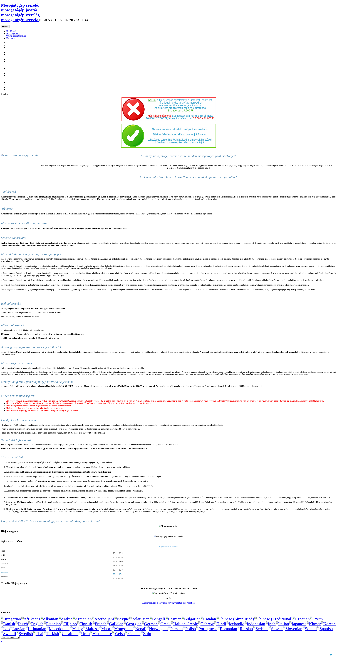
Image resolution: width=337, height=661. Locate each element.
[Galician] (115, 623)
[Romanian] (227, 628)
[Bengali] (157, 618)
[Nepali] (139, 628)
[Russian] (245, 628)
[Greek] (164, 623)
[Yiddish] (132, 633)
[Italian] (282, 623)
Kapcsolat (10, 38)
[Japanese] (297, 623)
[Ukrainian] (69, 633)
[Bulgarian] (191, 618)
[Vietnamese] (101, 633)
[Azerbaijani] (103, 618)
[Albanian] (49, 618)
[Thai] (38, 633)
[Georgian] (133, 623)
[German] (150, 623)
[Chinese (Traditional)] (273, 618)
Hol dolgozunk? (13, 33)
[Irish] (271, 623)
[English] (35, 623)
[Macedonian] (58, 628)
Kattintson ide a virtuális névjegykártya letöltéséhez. (168, 602)
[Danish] (8, 623)
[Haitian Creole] (184, 623)
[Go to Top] (1, 642)
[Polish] (189, 628)
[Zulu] (146, 633)
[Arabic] (65, 618)
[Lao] (5, 628)
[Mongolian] (122, 628)
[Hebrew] (206, 623)
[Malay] (76, 628)
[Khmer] (314, 623)
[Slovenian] (292, 628)
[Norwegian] (157, 628)
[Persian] (175, 628)
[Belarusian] (139, 618)
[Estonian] (52, 623)
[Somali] (310, 628)
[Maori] (105, 628)
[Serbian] (260, 628)
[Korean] (328, 623)
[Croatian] (301, 618)
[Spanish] (325, 628)
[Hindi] (220, 623)
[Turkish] (51, 633)
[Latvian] (17, 628)
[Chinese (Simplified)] (235, 618)
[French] (99, 623)
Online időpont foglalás (16, 36)
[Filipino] (69, 623)
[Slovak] (276, 628)
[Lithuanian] (36, 628)
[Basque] (122, 618)
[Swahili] (8, 633)
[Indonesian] (255, 623)
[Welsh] (118, 633)
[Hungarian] (11, 618)
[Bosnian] (173, 618)
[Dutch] (22, 623)
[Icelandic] (235, 623)
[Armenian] (82, 618)
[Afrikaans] (30, 618)
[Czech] (316, 618)
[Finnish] (84, 623)
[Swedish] (25, 633)
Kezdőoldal (11, 31)
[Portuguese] (206, 628)
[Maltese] (91, 628)
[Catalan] (208, 618)
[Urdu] (84, 633)
